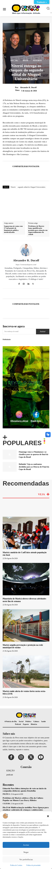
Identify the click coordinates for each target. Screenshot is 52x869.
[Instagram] (24, 283)
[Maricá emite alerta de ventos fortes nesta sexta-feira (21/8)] (26, 671)
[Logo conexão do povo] (26, 9)
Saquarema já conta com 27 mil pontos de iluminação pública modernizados (13, 229)
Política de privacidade (33, 865)
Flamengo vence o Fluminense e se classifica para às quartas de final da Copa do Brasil (33, 454)
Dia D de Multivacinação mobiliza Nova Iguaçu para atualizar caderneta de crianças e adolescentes (26, 808)
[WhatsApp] (20, 173)
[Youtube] (41, 757)
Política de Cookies (16, 865)
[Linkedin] (26, 173)
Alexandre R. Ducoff (28, 87)
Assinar (42, 331)
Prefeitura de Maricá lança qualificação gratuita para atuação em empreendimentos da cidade (37, 230)
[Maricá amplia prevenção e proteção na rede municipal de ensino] (26, 625)
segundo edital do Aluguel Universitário (31, 187)
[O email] (32, 173)
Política (6, 794)
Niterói (37, 61)
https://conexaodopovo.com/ (26, 265)
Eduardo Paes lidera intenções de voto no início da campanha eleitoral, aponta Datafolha (24, 789)
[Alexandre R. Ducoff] (26, 249)
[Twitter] (13, 173)
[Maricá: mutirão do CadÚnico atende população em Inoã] (26, 533)
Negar (26, 852)
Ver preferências (26, 859)
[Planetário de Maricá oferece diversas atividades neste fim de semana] (26, 579)
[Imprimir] (38, 173)
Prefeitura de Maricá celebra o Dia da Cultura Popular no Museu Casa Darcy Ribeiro (23, 799)
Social (14, 61)
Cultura (6, 804)
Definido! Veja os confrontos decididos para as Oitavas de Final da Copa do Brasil (34, 466)
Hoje (25, 61)
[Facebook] (7, 173)
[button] (48, 816)
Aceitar (26, 845)
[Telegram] (44, 173)
